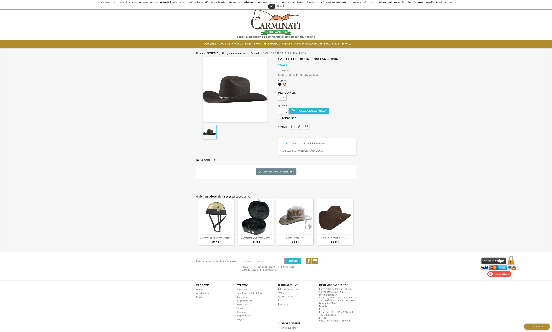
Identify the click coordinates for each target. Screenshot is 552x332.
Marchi (199, 297)
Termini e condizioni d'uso (250, 293)
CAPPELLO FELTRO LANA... (335, 238)
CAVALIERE (210, 43)
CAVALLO (237, 43)
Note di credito (285, 296)
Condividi (291, 126)
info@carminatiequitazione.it (335, 320)
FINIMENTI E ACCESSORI (308, 43)
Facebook (309, 261)
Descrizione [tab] (291, 143)
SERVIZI (346, 43)
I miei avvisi (284, 304)
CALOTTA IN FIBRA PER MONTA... (216, 238)
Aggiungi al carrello (309, 110)
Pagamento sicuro (246, 300)
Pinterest (306, 126)
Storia (240, 308)
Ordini (281, 292)
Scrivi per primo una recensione (278, 171)
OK (272, 6)
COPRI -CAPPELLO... (295, 238)
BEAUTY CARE (332, 43)
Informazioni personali (289, 289)
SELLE (248, 43)
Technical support (287, 327)
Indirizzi (282, 300)
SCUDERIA (224, 43)
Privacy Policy (243, 304)
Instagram (315, 261)
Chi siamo (242, 297)
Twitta (299, 126)
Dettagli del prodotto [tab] (313, 143)
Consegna (242, 289)
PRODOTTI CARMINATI (267, 43)
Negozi (240, 319)
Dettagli (280, 6)
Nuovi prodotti (203, 293)
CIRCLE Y (287, 43)
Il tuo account (288, 285)
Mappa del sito (244, 315)
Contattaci (242, 312)
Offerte (199, 289)
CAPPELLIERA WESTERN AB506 (255, 238)
